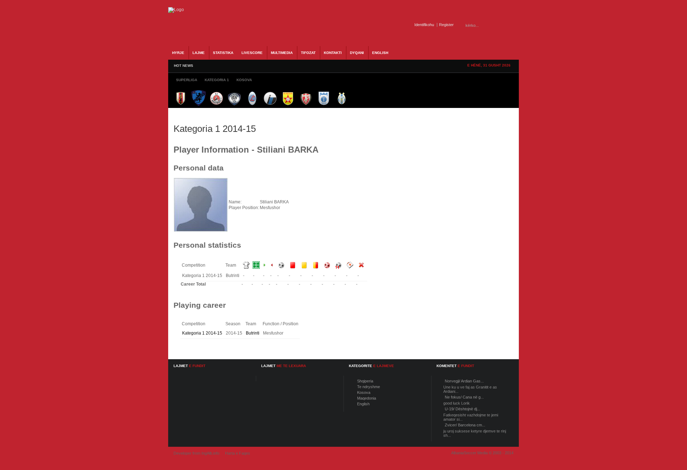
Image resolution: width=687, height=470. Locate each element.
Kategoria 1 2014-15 (202, 333)
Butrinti (252, 333)
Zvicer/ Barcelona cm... (465, 425)
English (363, 404)
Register (446, 25)
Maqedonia (366, 398)
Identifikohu (424, 25)
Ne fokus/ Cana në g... (464, 397)
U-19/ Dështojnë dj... (462, 409)
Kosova (363, 392)
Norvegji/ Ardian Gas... (464, 381)
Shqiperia (365, 381)
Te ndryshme (368, 387)
